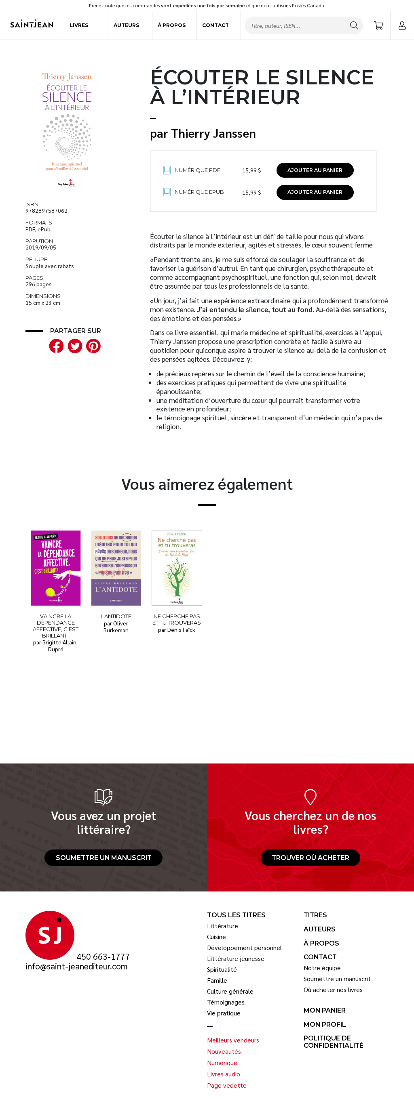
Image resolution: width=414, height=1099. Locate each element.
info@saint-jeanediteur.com (76, 966)
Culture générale (230, 991)
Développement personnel (244, 947)
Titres (315, 915)
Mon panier (325, 1010)
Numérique (222, 1062)
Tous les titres (236, 915)
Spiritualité (222, 969)
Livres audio (223, 1074)
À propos (172, 25)
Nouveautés (224, 1051)
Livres (79, 25)
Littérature (222, 925)
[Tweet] (73, 345)
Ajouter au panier (314, 170)
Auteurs (126, 25)
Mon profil (325, 1024)
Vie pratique (224, 1013)
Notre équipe (322, 967)
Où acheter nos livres (333, 989)
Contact (215, 25)
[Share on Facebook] (55, 345)
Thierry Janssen (213, 133)
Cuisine (216, 936)
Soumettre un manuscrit (104, 858)
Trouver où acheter (310, 858)
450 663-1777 (103, 956)
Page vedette (227, 1085)
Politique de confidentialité (333, 1042)
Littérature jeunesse (235, 958)
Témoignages (226, 1002)
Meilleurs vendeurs (233, 1040)
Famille (217, 980)
